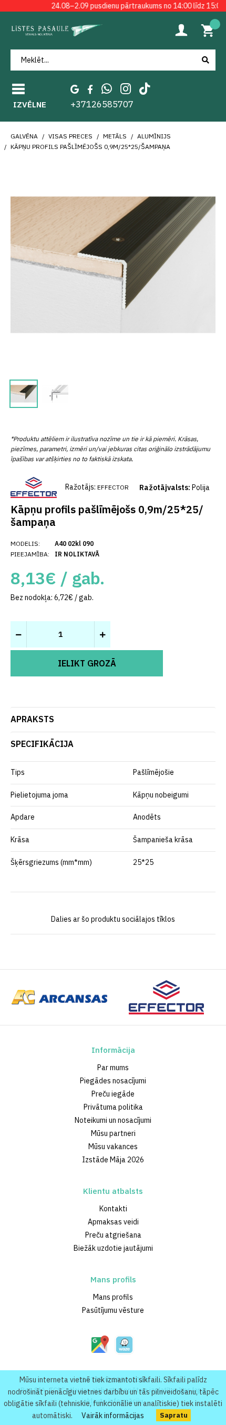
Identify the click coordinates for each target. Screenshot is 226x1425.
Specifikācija (42, 744)
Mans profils (113, 1297)
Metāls (115, 136)
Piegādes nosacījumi (113, 1080)
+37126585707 (101, 104)
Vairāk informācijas (112, 1415)
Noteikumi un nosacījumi (113, 1120)
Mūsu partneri (113, 1133)
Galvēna (24, 136)
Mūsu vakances (113, 1146)
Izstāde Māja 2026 (113, 1159)
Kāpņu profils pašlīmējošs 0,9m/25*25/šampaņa (90, 147)
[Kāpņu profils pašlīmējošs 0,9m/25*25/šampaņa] (113, 263)
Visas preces (70, 136)
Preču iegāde (113, 1094)
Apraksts (32, 719)
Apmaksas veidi (113, 1222)
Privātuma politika (113, 1107)
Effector (113, 487)
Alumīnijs (154, 136)
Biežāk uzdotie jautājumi (113, 1248)
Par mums (113, 1067)
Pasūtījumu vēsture (113, 1310)
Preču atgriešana (113, 1235)
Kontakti (113, 1208)
